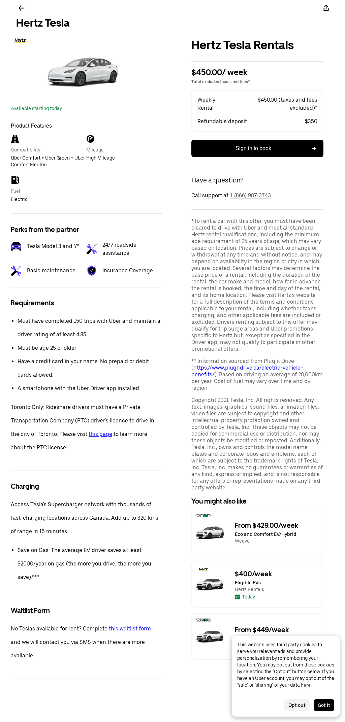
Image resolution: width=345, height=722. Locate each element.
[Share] (326, 8)
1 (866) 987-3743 (250, 195)
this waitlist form (130, 628)
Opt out (297, 705)
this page (100, 434)
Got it (324, 705)
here (306, 685)
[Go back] (21, 8)
